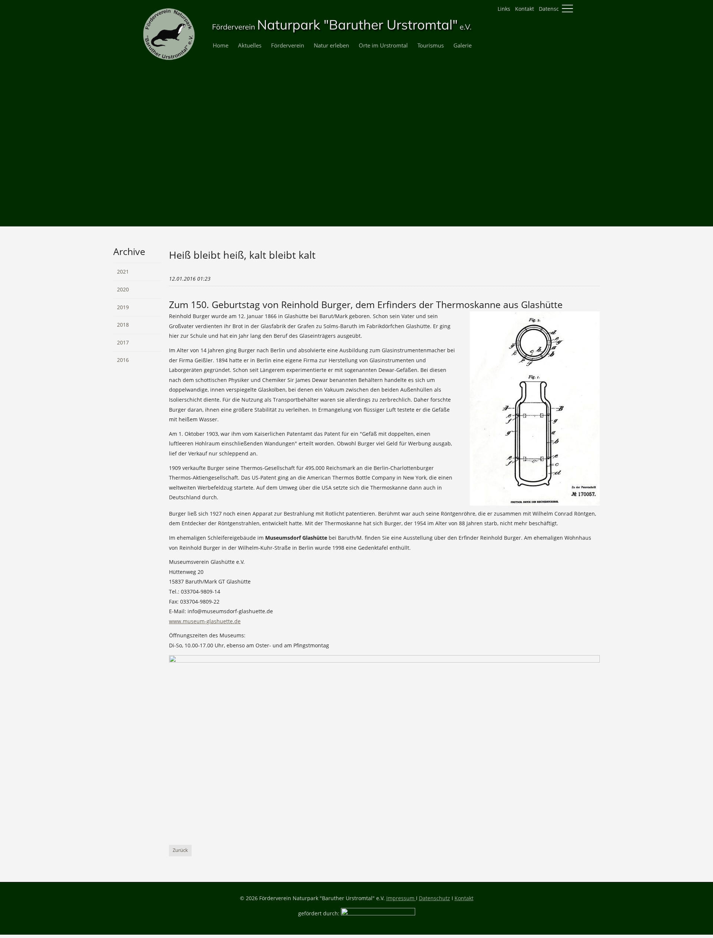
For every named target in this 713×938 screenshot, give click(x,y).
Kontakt (524, 8)
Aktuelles (249, 45)
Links (504, 8)
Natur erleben (331, 45)
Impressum (401, 898)
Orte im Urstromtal (383, 45)
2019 (123, 307)
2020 (123, 289)
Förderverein (287, 45)
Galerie (462, 45)
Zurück (180, 850)
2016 (123, 359)
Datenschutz (554, 8)
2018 (123, 324)
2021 (123, 271)
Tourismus (430, 45)
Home (220, 45)
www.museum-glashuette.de (205, 621)
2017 (123, 342)
